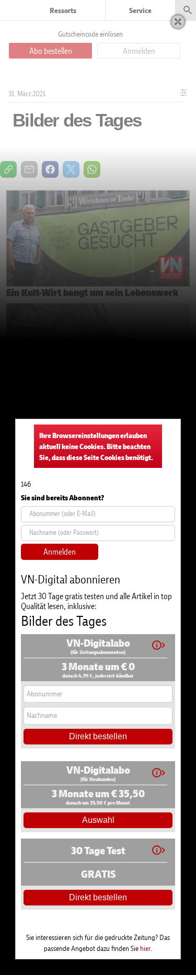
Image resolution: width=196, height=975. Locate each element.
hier (145, 948)
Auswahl (98, 820)
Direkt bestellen (98, 736)
